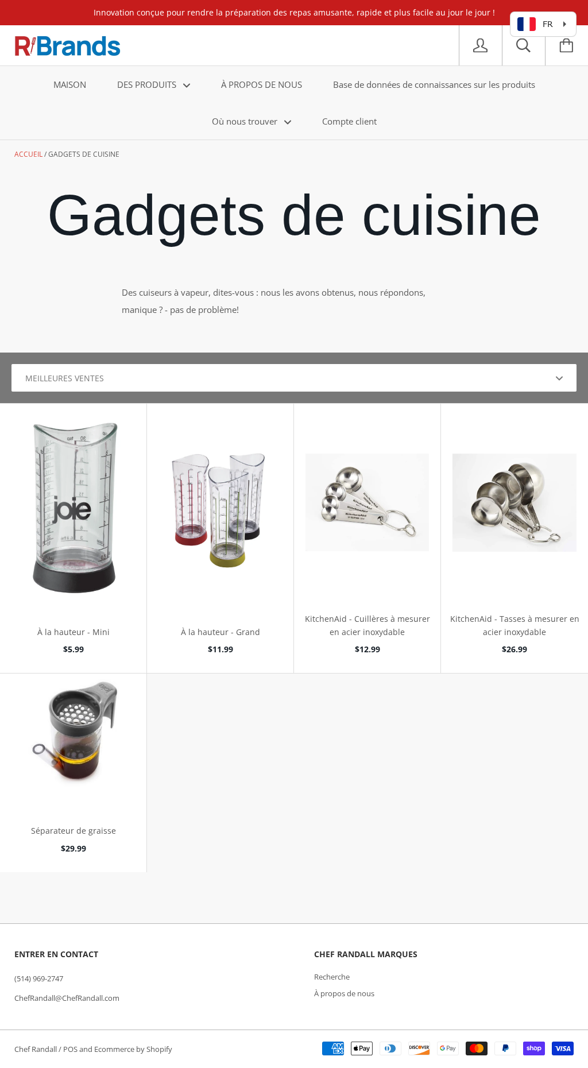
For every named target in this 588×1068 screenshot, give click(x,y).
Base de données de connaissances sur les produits (434, 84)
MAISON (69, 84)
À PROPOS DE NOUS (261, 84)
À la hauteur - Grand (220, 631)
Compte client (349, 121)
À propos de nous (344, 993)
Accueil (28, 154)
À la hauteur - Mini (73, 631)
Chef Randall (36, 1049)
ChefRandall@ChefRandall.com (66, 998)
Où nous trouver (246, 121)
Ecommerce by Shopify (133, 1049)
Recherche (332, 977)
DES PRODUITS (148, 84)
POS (70, 1049)
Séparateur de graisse (73, 830)
